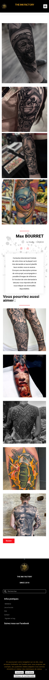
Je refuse (29, 672)
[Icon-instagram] (21, 248)
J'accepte (19, 672)
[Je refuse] (46, 669)
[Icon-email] (27, 248)
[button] (45, 6)
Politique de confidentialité (24, 676)
